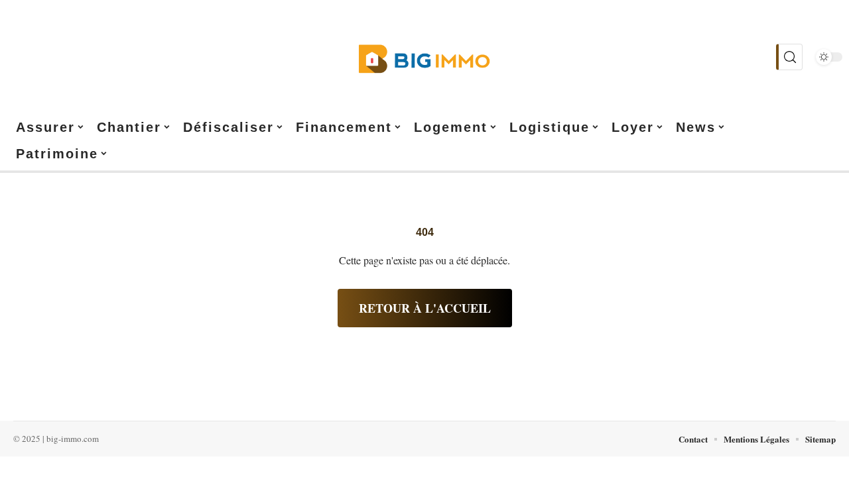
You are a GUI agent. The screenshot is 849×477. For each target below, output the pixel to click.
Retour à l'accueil (425, 308)
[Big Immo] (424, 57)
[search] (789, 57)
